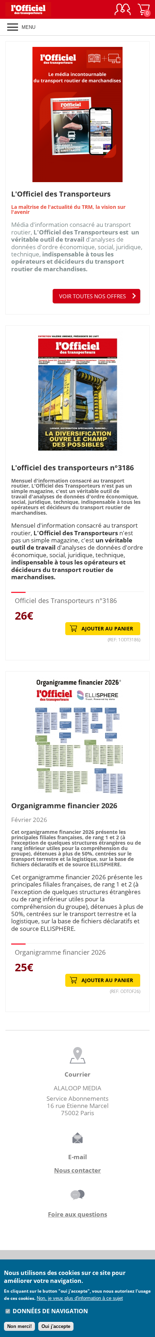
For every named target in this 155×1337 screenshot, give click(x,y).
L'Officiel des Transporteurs (61, 194)
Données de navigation (50, 1311)
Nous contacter (77, 1170)
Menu (28, 27)
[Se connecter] (122, 9)
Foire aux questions (77, 1214)
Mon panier (147, 13)
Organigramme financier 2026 (64, 805)
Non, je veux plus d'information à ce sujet (80, 1298)
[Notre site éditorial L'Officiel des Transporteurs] (32, 9)
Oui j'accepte (55, 1326)
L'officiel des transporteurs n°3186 (72, 467)
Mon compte (122, 9)
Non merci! (19, 1326)
